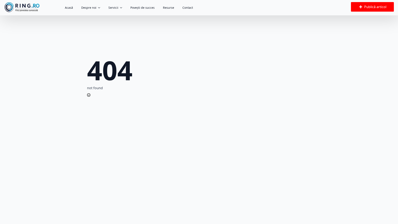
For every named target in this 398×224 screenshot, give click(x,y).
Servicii (113, 8)
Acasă (69, 8)
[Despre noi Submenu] (100, 7)
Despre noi (88, 8)
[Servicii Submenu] (122, 7)
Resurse (168, 8)
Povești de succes (142, 8)
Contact (187, 8)
